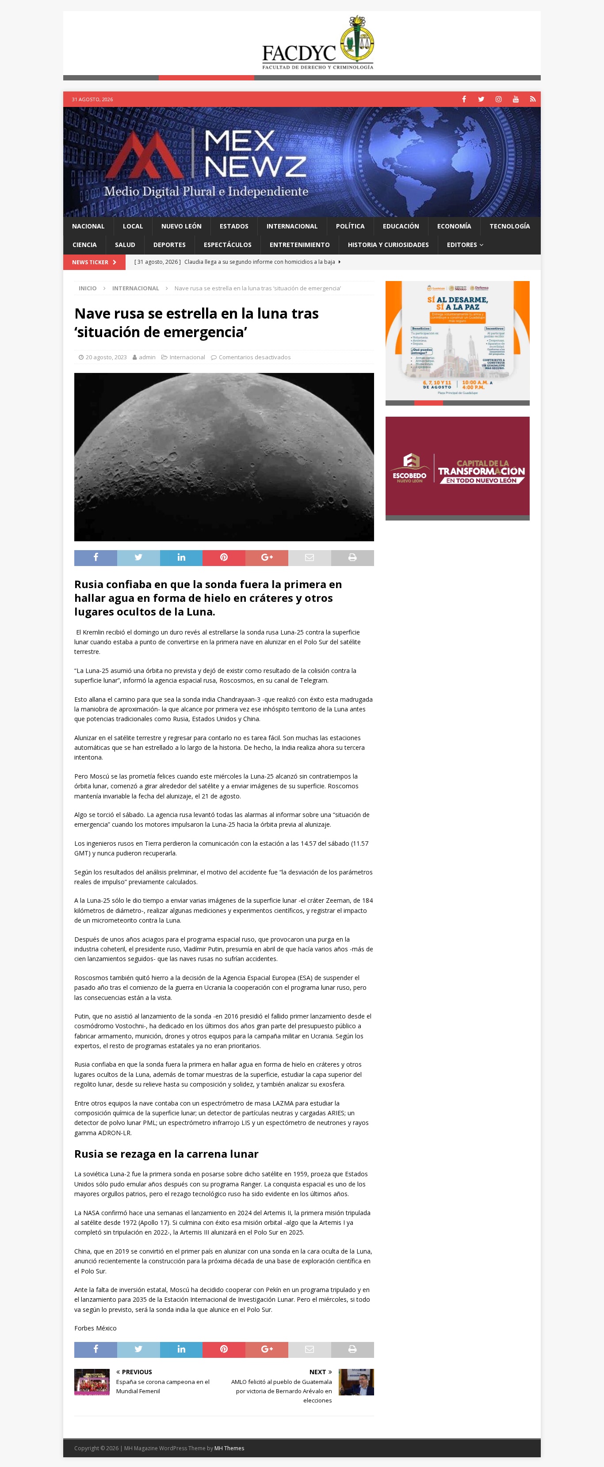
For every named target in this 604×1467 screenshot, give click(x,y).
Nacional (88, 226)
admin (147, 357)
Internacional (292, 226)
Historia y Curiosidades (388, 244)
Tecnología (509, 226)
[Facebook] (464, 99)
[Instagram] (498, 99)
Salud (125, 244)
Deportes (169, 244)
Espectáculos (228, 244)
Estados (234, 226)
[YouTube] (516, 99)
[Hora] (533, 99)
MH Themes (229, 1448)
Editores (462, 244)
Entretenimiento (300, 244)
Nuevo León (181, 226)
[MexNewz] (302, 211)
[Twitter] (481, 99)
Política (350, 226)
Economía (454, 226)
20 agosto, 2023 (106, 357)
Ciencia (85, 244)
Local (133, 226)
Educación (401, 226)
